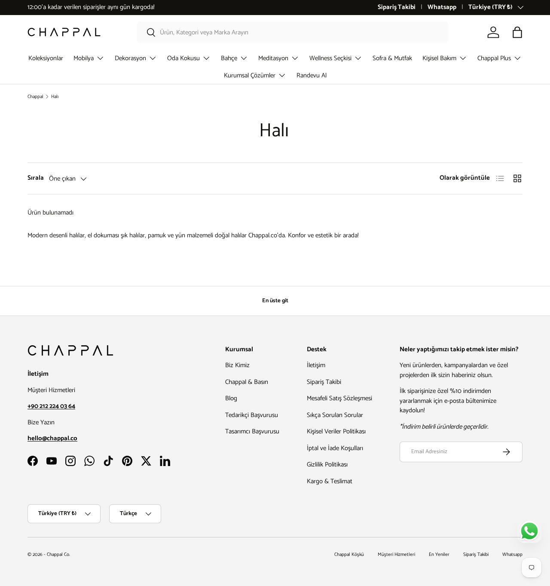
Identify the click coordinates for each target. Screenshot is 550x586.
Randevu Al (311, 75)
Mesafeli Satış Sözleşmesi (339, 398)
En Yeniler (439, 554)
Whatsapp (442, 7)
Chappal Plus (494, 58)
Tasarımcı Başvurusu (252, 431)
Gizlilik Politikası (327, 464)
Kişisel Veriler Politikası (336, 431)
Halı (54, 97)
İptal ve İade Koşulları (335, 448)
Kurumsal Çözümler (249, 75)
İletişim (316, 365)
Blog (231, 398)
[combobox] (292, 32)
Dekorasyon (130, 58)
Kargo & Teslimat (329, 481)
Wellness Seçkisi (330, 58)
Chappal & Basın (246, 382)
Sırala (36, 178)
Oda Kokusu (183, 58)
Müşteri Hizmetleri (396, 554)
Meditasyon (273, 58)
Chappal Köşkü (349, 554)
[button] (517, 32)
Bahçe (229, 58)
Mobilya (83, 58)
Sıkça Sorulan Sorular (335, 415)
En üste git (275, 300)
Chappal (35, 97)
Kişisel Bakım (439, 58)
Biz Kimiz (237, 365)
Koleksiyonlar (45, 58)
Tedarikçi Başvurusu (251, 415)
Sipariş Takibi (397, 7)
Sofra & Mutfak (392, 58)
